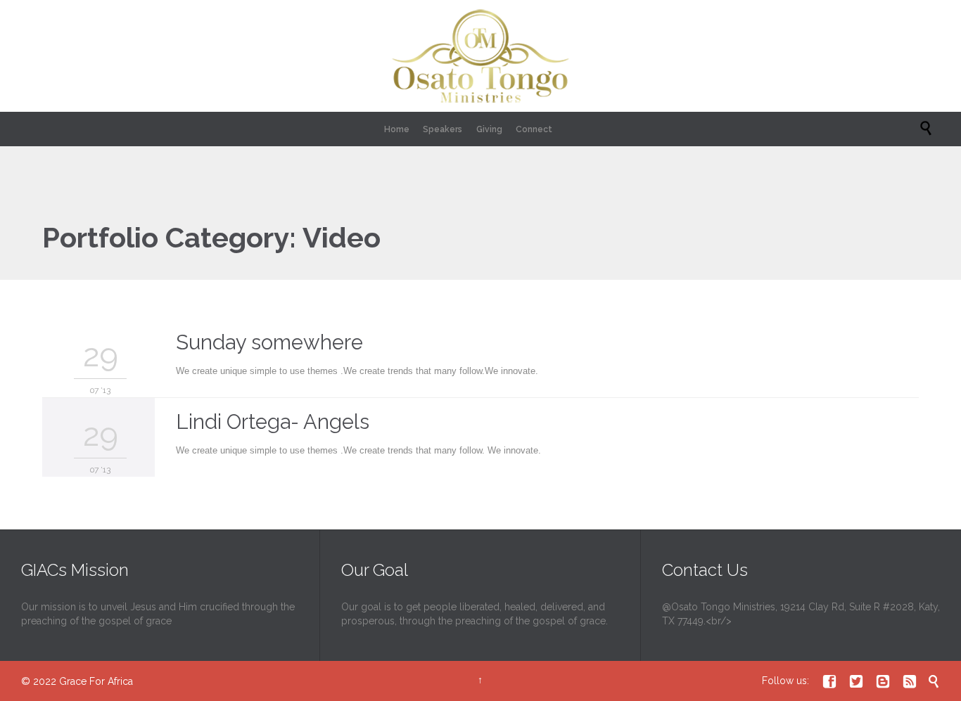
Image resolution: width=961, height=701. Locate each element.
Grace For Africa (96, 681)
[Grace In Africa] (480, 56)
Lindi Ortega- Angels (272, 422)
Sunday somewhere (269, 342)
